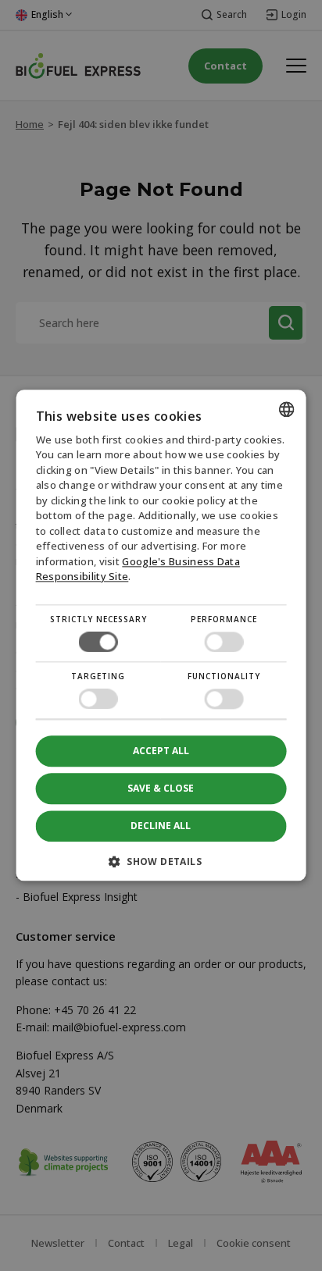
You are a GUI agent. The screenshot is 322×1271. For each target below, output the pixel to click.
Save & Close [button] (160, 788)
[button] (161, 867)
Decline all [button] (161, 826)
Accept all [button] (161, 750)
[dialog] (161, 635)
